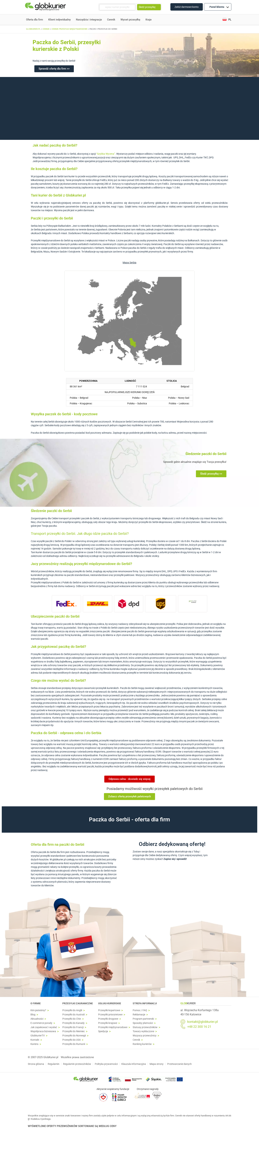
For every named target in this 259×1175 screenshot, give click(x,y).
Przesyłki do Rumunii (73, 1044)
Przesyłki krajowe (107, 1023)
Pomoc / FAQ (140, 1010)
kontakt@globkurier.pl (202, 1022)
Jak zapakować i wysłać (43, 1027)
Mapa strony (157, 1064)
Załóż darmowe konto (187, 6)
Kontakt (34, 1040)
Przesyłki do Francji (73, 1027)
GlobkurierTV (37, 1035)
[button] (226, 19)
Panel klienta (216, 6)
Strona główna (36, 1064)
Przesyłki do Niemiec (73, 1031)
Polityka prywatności (106, 1064)
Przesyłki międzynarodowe (112, 1027)
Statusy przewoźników (145, 1027)
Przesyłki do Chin (71, 1019)
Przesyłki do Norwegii (74, 1035)
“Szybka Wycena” (105, 153)
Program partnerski (143, 1019)
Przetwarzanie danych (179, 1064)
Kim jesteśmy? (38, 1010)
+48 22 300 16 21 (199, 1026)
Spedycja (103, 1031)
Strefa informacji (145, 1003)
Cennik (111, 19)
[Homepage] (46, 7)
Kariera (34, 1044)
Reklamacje (139, 1014)
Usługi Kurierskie (109, 1003)
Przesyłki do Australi (73, 1014)
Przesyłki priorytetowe (110, 1014)
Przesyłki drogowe (108, 1019)
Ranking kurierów (142, 1044)
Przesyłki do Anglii (72, 1010)
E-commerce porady (41, 1023)
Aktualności (36, 1019)
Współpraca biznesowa (43, 1031)
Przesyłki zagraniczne (77, 1003)
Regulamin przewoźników (77, 1064)
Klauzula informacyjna (133, 1064)
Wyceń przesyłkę (130, 19)
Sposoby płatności (143, 1023)
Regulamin (53, 1064)
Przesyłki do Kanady (73, 1023)
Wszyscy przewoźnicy (144, 1035)
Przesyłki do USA (71, 1040)
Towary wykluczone (143, 1031)
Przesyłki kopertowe (109, 1010)
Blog (32, 1014)
